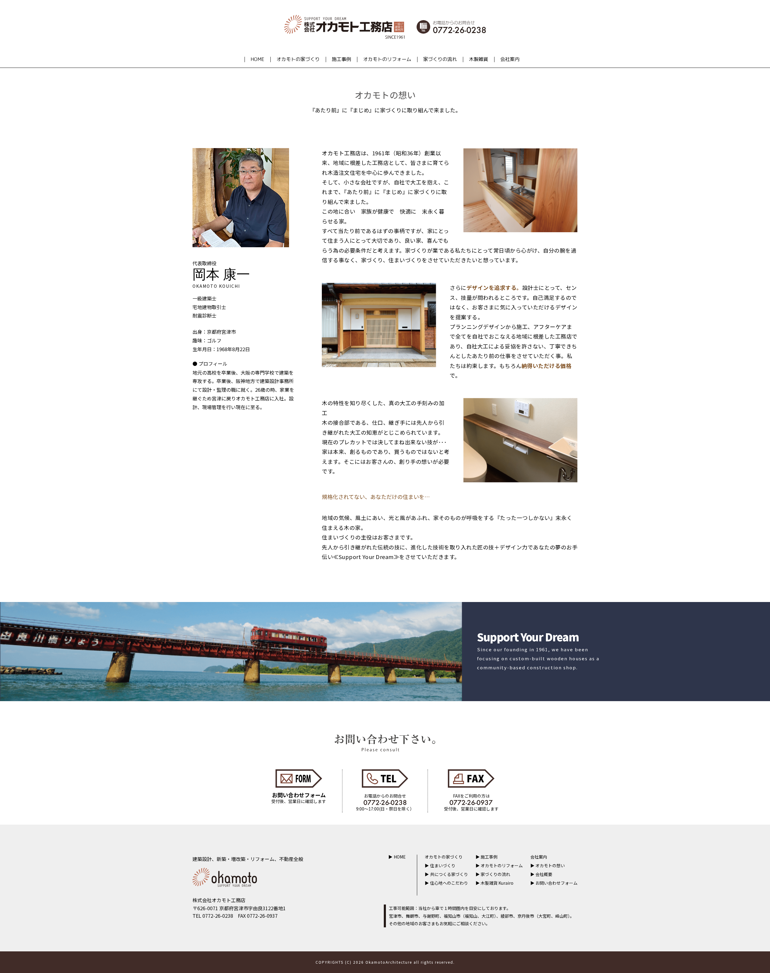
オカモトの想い (550, 865)
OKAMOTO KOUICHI (216, 286)
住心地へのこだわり (449, 883)
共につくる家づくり (449, 874)
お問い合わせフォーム (556, 883)
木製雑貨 (478, 59)
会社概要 (543, 874)
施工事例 (341, 59)
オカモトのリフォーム (387, 59)
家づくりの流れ (440, 59)
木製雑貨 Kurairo (497, 883)
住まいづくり (442, 865)
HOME (257, 59)
